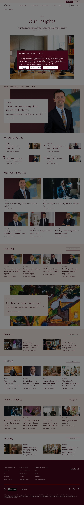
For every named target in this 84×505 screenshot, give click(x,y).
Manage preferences (36, 67)
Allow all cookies (24, 68)
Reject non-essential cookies (50, 67)
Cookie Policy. (51, 64)
